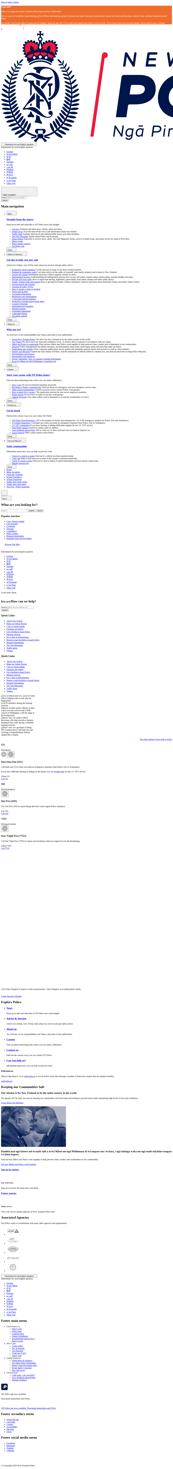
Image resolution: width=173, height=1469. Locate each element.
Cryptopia (10, 526)
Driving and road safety (22, 279)
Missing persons (19, 309)
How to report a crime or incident (26, 289)
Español (9, 162)
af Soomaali (11, 177)
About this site (12, 1419)
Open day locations (14, 474)
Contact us (12, 405)
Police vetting (12, 533)
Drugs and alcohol (20, 291)
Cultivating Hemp (19, 313)
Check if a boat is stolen (22, 461)
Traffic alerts (17, 234)
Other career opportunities (23, 390)
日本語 (9, 172)
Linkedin (10, 1450)
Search (4, 197)
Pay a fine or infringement (17, 637)
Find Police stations (20, 428)
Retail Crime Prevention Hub (24, 1365)
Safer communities (16, 446)
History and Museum (21, 351)
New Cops (16, 385)
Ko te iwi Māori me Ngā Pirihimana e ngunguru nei (34, 361)
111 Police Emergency (21, 423)
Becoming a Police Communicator (26, 387)
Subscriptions (17, 239)
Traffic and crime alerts (16, 484)
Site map (10, 1429)
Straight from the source (19, 219)
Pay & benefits (18, 1348)
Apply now (17, 1356)
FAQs (9, 1432)
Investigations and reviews (23, 354)
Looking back (18, 1334)
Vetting (9, 651)
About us (11, 324)
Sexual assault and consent (23, 284)
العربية (9, 164)
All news (16, 229)
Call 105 (4, 813)
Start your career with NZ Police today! (28, 375)
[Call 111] (3, 756)
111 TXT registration (21, 425)
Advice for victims (20, 274)
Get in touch (13, 410)
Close (10, 250)
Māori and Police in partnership (25, 344)
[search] (4, 493)
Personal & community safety (24, 272)
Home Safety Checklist (22, 1368)
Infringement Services (21, 277)
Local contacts (18, 432)
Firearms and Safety (15, 629)
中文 (8, 157)
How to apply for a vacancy (24, 392)
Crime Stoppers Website (11, 996)
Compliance (11, 531)
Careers (11, 370)
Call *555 (5, 848)
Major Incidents (13, 472)
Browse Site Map (12, 544)
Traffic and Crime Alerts (16, 482)
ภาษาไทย (11, 180)
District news (17, 231)
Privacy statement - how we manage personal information (36, 359)
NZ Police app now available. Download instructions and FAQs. (28, 1408)
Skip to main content (10, 2)
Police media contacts (21, 244)
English (9, 152)
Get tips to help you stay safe (22, 259)
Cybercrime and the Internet (24, 299)
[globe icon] (3, 549)
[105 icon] (9, 595)
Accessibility (11, 1427)
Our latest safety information (24, 1363)
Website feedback (19, 1380)
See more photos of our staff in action (156, 739)
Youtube (10, 1448)
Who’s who (17, 1329)
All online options (19, 316)
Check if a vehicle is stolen (23, 456)
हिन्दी (8, 159)
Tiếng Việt (10, 183)
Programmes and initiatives (23, 356)
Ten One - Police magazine (18, 487)
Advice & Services (15, 254)
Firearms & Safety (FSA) (22, 287)
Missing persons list (20, 463)
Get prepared (17, 1351)
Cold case (16, 458)
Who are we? (13, 329)
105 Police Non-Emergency (24, 420)
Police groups (18, 394)
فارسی (9, 167)
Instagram (10, 1446)
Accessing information (21, 294)
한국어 (9, 175)
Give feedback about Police (23, 430)
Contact (9, 1424)
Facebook (10, 1443)
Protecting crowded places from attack (28, 301)
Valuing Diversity (19, 397)
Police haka (17, 1331)
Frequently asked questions (23, 270)
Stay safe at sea (18, 1370)
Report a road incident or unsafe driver (23, 640)
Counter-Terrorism (20, 304)
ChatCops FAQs (19, 1353)
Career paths (17, 1346)
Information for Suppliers (22, 306)
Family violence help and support (26, 282)
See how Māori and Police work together (19, 1164)
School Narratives (14, 477)
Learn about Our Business (12, 1103)
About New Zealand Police (23, 339)
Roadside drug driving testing (19, 538)
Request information (15, 536)
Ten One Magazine (20, 236)
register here (59, 771)
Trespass (10, 529)
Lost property (12, 524)
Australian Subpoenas (21, 311)
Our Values (16, 342)
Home (9, 470)
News (10, 214)
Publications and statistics (23, 349)
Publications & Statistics (22, 1360)
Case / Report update (15, 521)
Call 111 (4, 779)
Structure (16, 347)
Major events (17, 241)
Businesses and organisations (24, 296)
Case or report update (15, 626)
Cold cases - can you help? (23, 1375)
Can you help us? (15, 441)
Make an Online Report (16, 624)
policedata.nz (29, 1076)
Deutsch (10, 169)
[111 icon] (3, 595)
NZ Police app (18, 246)
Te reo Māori (12, 154)
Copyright (10, 1422)
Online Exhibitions (20, 1336)
